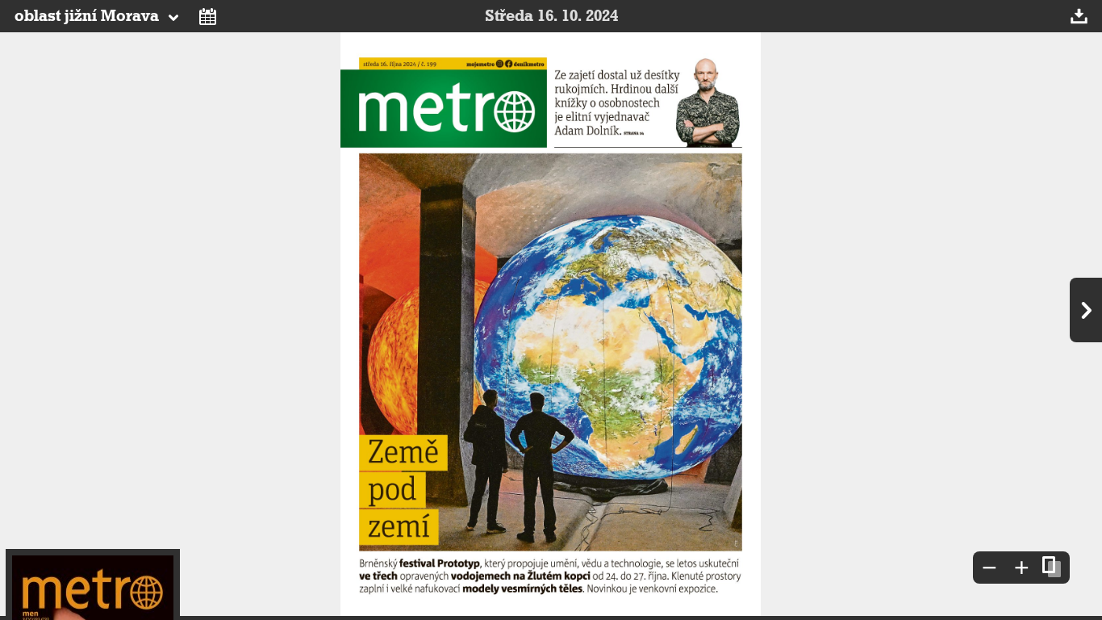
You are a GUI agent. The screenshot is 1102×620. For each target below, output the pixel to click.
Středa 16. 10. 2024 (551, 16)
